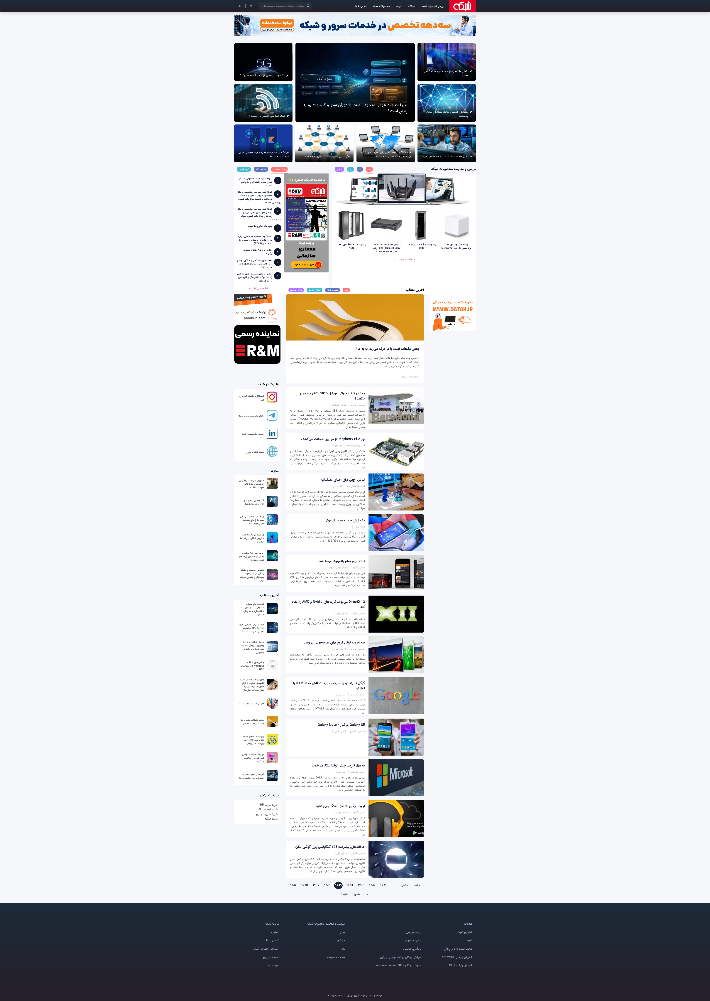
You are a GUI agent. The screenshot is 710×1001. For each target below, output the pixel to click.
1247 (315, 885)
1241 (383, 885)
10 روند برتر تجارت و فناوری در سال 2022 (254, 502)
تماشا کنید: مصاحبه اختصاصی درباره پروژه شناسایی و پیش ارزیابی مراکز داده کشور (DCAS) (255, 240)
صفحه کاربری (271, 957)
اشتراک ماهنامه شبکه (266, 948)
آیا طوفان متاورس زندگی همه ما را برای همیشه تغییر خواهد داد (252, 520)
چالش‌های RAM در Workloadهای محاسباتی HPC (252, 666)
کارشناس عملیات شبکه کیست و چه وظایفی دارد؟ (447, 157)
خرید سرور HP (269, 805)
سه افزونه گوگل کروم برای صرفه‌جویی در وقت (334, 642)
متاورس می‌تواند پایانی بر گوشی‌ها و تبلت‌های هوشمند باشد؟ (251, 484)
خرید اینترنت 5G (267, 809)
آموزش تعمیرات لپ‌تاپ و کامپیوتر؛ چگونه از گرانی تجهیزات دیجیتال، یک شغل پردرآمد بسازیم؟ (252, 685)
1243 (361, 885)
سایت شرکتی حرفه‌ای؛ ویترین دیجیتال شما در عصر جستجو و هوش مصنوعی (253, 647)
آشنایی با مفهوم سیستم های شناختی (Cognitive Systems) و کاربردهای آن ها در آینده (254, 277)
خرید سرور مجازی (267, 814)
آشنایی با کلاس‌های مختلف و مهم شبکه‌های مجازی (446, 73)
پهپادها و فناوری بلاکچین (260, 226)
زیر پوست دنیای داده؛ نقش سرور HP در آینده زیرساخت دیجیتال (253, 740)
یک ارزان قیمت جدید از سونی (344, 520)
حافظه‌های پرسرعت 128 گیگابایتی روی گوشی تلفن (330, 847)
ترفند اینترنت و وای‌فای (458, 948)
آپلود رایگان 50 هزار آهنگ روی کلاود (340, 806)
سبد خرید (273, 965)
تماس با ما (360, 6)
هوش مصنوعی (413, 940)
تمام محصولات (336, 957)
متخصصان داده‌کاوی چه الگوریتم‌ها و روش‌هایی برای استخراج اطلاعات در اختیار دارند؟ (254, 264)
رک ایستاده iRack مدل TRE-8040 (421, 246)
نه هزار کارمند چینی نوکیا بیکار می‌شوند (338, 765)
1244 (349, 885)
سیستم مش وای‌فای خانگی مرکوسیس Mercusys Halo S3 (456, 246)
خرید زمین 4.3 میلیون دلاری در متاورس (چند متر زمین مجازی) (251, 556)
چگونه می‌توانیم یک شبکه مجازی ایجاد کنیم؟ (326, 157)
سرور (335, 995)
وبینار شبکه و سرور (255, 452)
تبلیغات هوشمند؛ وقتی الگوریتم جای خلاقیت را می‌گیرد (253, 758)
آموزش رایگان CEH (460, 965)
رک (343, 948)
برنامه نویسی (414, 932)
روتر (342, 932)
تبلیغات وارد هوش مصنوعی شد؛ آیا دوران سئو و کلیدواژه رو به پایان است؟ (255, 182)
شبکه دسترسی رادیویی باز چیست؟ (267, 116)
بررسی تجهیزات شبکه (432, 6)
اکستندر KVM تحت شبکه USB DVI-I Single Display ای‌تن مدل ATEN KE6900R (386, 248)
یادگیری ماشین (412, 948)
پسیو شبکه (271, 818)
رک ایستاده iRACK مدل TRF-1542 (351, 246)
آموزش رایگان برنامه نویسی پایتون (401, 957)
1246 (327, 885)
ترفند (398, 6)
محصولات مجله (381, 6)
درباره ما (274, 932)
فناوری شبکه (464, 932)
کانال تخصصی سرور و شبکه (251, 416)
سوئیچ (341, 940)
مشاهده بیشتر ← (404, 259)
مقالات (411, 6)
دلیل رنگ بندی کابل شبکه (251, 703)
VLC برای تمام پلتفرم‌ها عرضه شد (342, 561)
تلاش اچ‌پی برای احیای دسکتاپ (343, 479)
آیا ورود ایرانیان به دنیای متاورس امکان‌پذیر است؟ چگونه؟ (252, 538)
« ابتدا (416, 885)
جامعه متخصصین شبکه (252, 434)
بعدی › (356, 894)
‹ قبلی (404, 885)
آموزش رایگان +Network (457, 957)
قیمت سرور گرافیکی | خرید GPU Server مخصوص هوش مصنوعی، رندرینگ (251, 628)
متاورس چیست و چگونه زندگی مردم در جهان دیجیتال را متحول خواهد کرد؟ (252, 575)
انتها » (344, 894)
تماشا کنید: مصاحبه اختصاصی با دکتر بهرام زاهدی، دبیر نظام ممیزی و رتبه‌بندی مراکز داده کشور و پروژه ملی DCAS (259, 214)
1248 (304, 885)
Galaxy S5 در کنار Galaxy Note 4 (341, 724)
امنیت (468, 940)
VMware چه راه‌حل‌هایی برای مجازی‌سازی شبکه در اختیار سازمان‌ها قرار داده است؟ (386, 155)
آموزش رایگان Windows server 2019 (399, 965)
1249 (293, 885)
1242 (372, 885)
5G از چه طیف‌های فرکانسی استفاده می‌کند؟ (262, 75)
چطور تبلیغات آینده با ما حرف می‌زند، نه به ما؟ (387, 348)
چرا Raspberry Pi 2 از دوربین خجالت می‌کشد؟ (333, 439)
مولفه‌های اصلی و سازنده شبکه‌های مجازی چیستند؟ (446, 114)
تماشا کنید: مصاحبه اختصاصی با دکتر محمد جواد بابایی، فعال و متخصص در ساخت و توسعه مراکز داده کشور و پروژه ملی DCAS (259, 197)
